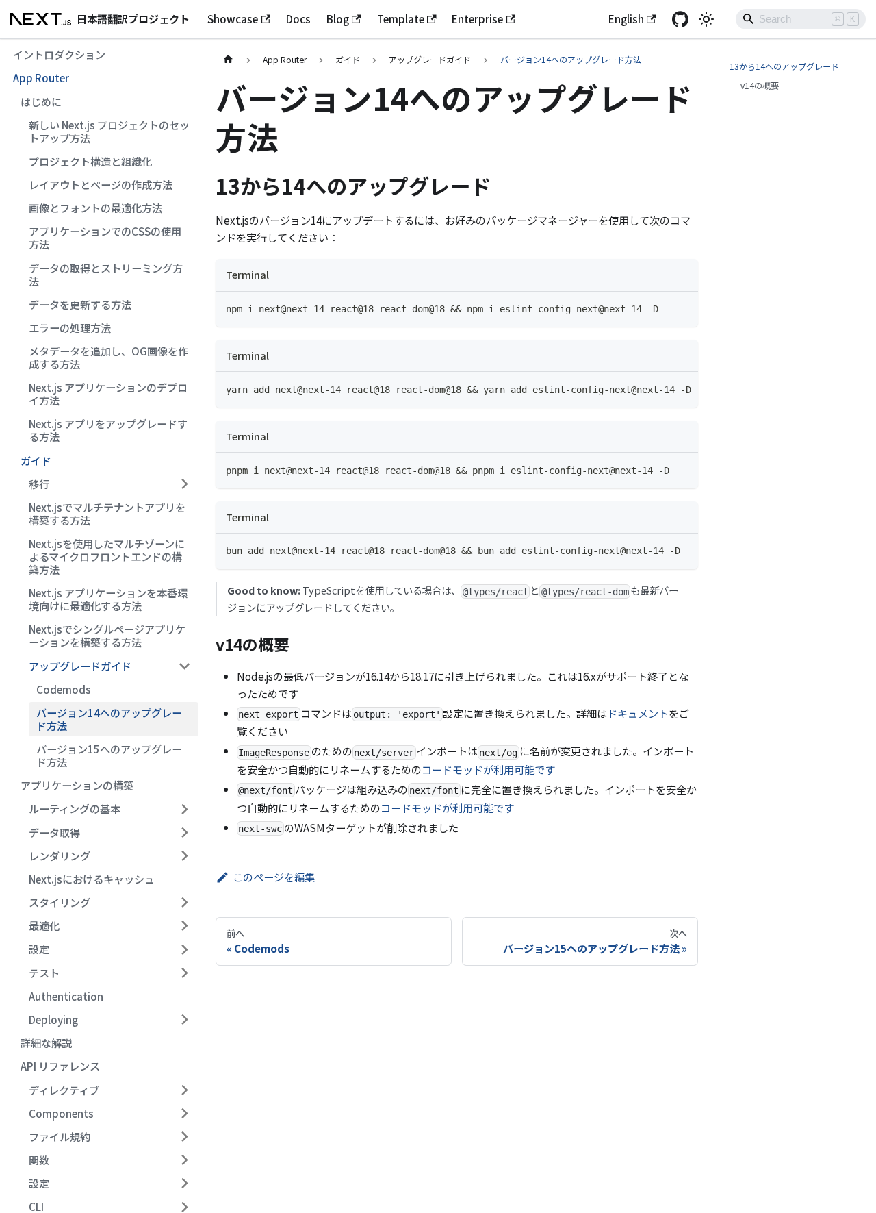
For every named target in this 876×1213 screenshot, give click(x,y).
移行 (39, 483)
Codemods (63, 689)
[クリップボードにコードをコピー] (682, 307)
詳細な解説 (46, 1042)
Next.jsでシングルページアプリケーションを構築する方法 (107, 636)
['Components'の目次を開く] (184, 1113)
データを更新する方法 (80, 304)
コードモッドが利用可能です (488, 769)
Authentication (66, 995)
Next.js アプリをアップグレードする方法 (108, 430)
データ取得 (54, 832)
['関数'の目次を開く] (184, 1159)
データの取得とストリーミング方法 (106, 274)
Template (400, 18)
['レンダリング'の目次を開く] (184, 855)
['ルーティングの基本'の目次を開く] (184, 809)
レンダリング (59, 855)
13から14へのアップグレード (784, 66)
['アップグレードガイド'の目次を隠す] (184, 665)
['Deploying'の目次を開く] (184, 1019)
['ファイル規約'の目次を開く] (184, 1136)
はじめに (41, 101)
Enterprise (477, 18)
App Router (41, 77)
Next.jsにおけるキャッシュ (92, 878)
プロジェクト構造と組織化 (90, 160)
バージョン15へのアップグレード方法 (109, 755)
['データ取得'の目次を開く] (184, 832)
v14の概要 (759, 85)
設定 (39, 949)
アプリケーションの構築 (77, 784)
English (626, 18)
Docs (298, 18)
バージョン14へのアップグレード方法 (109, 719)
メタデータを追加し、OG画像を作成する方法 (108, 357)
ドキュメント (638, 713)
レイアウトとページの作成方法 (100, 184)
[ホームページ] (228, 59)
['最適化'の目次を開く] (184, 926)
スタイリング (59, 902)
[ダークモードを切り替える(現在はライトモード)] (706, 19)
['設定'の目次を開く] (184, 949)
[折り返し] (658, 388)
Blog (337, 18)
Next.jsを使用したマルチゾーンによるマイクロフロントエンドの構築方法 (107, 556)
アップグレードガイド (80, 665)
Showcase (232, 18)
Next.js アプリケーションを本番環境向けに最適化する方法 (108, 599)
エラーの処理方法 (70, 327)
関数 (39, 1159)
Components (61, 1113)
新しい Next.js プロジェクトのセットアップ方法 (109, 131)
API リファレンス (60, 1065)
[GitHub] (680, 19)
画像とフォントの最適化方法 (95, 207)
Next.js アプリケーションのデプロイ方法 (108, 393)
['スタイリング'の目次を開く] (184, 902)
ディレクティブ (64, 1089)
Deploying (53, 1019)
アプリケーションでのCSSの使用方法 (105, 237)
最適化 (44, 925)
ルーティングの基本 (74, 808)
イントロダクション (59, 54)
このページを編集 (274, 876)
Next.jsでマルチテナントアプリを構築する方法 (107, 513)
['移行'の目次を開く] (184, 483)
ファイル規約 (59, 1136)
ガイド (36, 460)
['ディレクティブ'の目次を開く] (184, 1089)
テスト (44, 972)
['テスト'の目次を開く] (184, 972)
